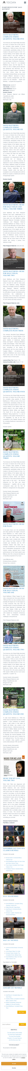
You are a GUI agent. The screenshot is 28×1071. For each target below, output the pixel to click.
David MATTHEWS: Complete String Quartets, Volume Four (14, 389)
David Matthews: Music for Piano (14, 525)
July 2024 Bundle (10, 896)
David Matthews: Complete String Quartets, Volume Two (13, 647)
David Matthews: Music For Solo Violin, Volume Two (14, 273)
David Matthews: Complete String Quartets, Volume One (13, 712)
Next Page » (22, 1012)
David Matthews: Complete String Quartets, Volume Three (11, 455)
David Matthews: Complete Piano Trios (13, 329)
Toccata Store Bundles (14, 1036)
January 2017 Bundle (12, 988)
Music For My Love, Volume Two (12, 779)
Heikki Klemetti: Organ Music (13, 907)
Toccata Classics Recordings (14, 1032)
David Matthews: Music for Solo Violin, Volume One (14, 590)
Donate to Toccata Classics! (14, 1038)
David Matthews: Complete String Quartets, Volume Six (13, 127)
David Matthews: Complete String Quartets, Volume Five (13, 37)
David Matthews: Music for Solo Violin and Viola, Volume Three (14, 207)
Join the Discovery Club (14, 1040)
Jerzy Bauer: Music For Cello (13, 951)
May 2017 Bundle (10, 940)
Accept (14, 1063)
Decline (14, 1068)
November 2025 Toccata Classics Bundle (14, 849)
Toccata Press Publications (14, 1034)
